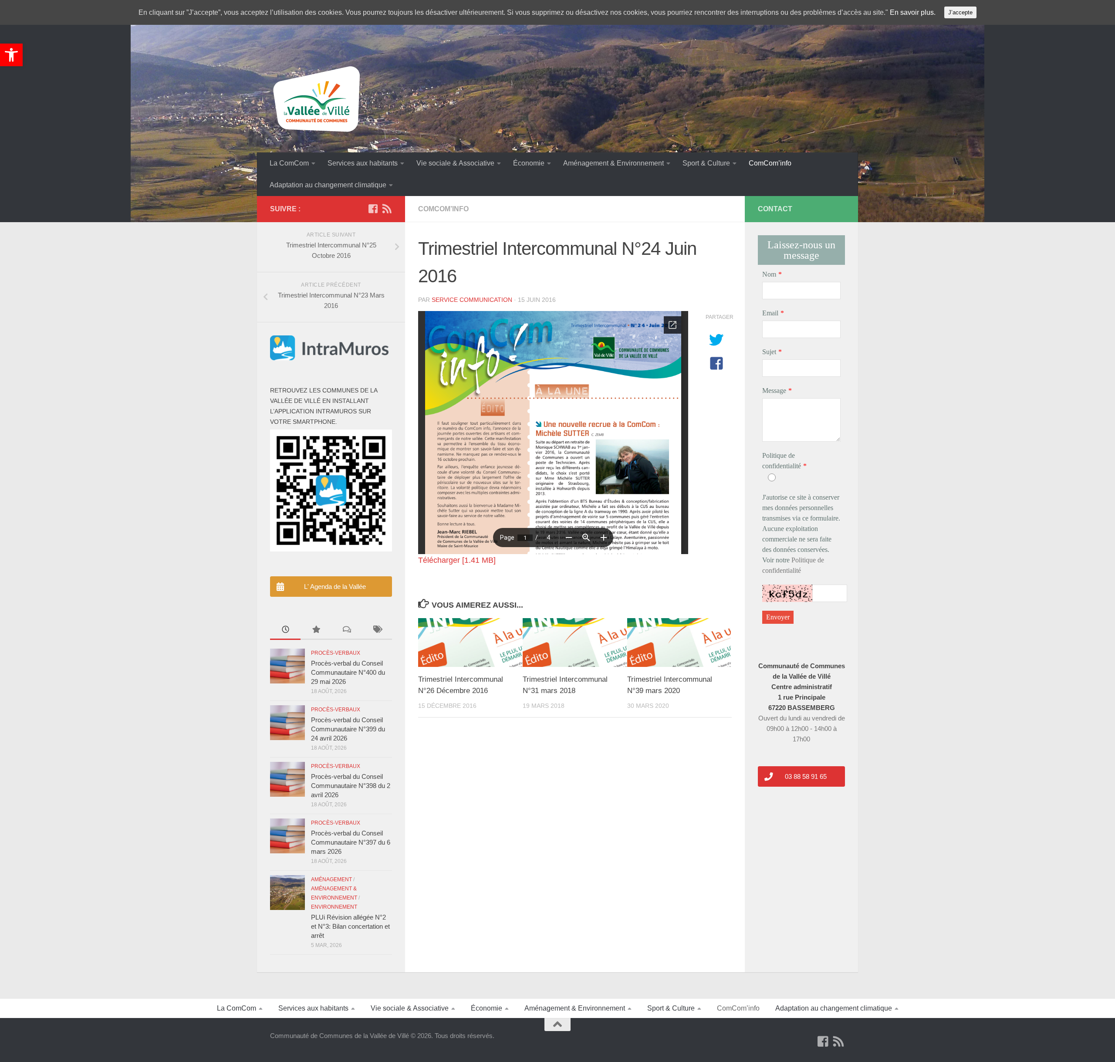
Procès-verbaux (335, 653)
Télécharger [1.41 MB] (457, 560)
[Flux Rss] (387, 208)
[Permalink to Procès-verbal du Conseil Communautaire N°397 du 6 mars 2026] (287, 835)
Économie (528, 163)
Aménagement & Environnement (613, 163)
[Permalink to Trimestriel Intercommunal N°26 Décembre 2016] (470, 642)
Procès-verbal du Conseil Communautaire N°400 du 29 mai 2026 (348, 672)
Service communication (472, 299)
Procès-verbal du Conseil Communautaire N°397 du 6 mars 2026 (350, 842)
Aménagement (331, 879)
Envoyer (778, 617)
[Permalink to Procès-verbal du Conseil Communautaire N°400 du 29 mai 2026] (287, 666)
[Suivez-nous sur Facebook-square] (373, 208)
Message (774, 390)
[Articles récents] (285, 630)
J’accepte (960, 12)
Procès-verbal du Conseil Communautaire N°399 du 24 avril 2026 (348, 729)
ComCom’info (770, 163)
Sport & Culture (706, 163)
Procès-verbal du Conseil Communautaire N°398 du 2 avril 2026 (350, 785)
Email (770, 313)
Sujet (769, 351)
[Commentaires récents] (346, 630)
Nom (769, 274)
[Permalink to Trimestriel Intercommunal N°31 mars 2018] (575, 642)
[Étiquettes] (377, 630)
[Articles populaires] (316, 630)
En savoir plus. (913, 12)
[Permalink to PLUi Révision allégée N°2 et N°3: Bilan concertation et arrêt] (287, 892)
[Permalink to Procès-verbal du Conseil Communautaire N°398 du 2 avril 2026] (287, 779)
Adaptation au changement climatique (328, 185)
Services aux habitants (363, 163)
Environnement (334, 907)
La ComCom (289, 163)
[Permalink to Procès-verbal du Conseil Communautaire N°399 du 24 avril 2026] (287, 722)
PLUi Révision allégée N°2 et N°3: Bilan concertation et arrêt (350, 926)
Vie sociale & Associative (455, 163)
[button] (11, 55)
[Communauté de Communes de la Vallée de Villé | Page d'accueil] (318, 99)
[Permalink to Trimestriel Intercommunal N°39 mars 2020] (679, 642)
